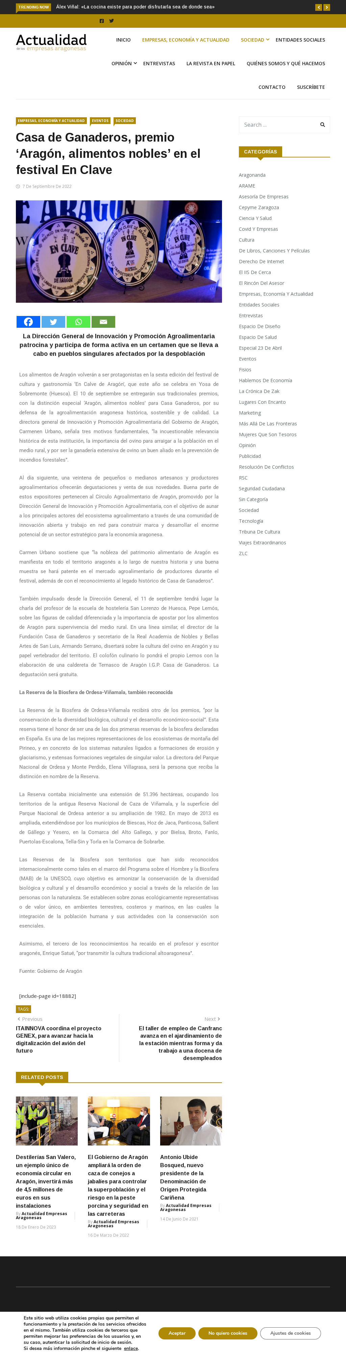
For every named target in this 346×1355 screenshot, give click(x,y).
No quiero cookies (227, 1333)
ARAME (247, 185)
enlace (131, 1349)
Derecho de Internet (261, 261)
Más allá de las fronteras (268, 423)
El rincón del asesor (261, 283)
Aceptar (177, 1333)
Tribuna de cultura (259, 531)
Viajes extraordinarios (262, 542)
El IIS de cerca (255, 272)
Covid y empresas (258, 229)
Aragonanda (252, 175)
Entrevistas (159, 63)
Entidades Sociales (300, 39)
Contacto (272, 87)
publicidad (250, 456)
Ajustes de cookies (290, 1333)
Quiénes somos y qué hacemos (286, 63)
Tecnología (251, 521)
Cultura (246, 240)
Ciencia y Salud (255, 218)
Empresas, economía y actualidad (185, 39)
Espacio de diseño (259, 326)
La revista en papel (211, 63)
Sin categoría (253, 499)
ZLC (243, 553)
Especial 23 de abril (260, 348)
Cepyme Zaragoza (259, 207)
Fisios (245, 369)
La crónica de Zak (259, 391)
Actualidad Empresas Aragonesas (41, 1216)
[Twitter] (53, 322)
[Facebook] (28, 322)
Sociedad (252, 39)
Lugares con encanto (262, 402)
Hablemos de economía (265, 380)
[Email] (103, 322)
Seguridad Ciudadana (262, 488)
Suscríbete (311, 87)
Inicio (123, 39)
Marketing (250, 413)
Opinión (122, 63)
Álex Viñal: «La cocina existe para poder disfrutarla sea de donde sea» (135, 6)
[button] (318, 7)
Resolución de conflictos (266, 467)
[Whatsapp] (78, 322)
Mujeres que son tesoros (268, 434)
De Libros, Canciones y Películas (274, 250)
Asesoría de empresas (264, 196)
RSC (243, 477)
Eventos (100, 120)
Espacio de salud (258, 337)
